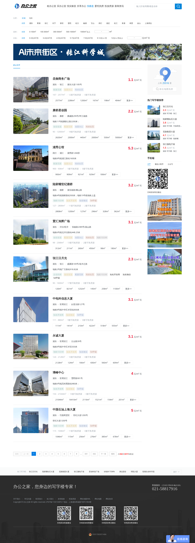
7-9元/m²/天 (88, 38)
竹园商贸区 (65, 415)
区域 (23, 18)
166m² (82, 362)
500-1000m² (71, 32)
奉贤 (131, 23)
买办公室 (61, 6)
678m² (116, 436)
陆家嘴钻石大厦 (48, 471)
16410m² (73, 399)
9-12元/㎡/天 (102, 38)
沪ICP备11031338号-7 (54, 502)
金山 (139, 23)
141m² (70, 325)
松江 (115, 23)
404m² (118, 100)
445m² (83, 137)
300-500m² (57, 32)
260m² (81, 248)
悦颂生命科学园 (148, 471)
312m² (58, 248)
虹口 (77, 23)
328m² (106, 211)
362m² (117, 211)
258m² (105, 288)
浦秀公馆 (58, 147)
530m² (107, 137)
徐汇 (46, 23)
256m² (82, 436)
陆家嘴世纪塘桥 (63, 184)
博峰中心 (58, 372)
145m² (93, 288)
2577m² (59, 100)
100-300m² (44, 32)
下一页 (103, 454)
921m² (81, 174)
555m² (115, 325)
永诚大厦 (58, 335)
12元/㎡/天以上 (117, 38)
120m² (58, 288)
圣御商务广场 (61, 79)
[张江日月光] (30, 281)
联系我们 (39, 499)
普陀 (69, 23)
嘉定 (108, 23)
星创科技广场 (94, 471)
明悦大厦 (134, 471)
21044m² (59, 399)
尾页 (113, 454)
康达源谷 (122, 471)
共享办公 (81, 6)
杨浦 (85, 23)
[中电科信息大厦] (30, 321)
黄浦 (38, 23)
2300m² (71, 137)
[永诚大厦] (30, 358)
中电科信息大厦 (63, 298)
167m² (96, 100)
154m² (110, 399)
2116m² (86, 399)
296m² (95, 211)
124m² (71, 362)
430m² (93, 362)
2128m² (59, 362)
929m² (92, 174)
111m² (58, 325)
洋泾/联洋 (64, 227)
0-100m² (32, 32)
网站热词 (109, 499)
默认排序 (16, 65)
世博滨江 (64, 304)
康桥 (62, 116)
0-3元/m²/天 (34, 38)
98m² (102, 248)
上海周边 (148, 23)
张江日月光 (60, 258)
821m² (70, 288)
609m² (116, 362)
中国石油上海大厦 (64, 409)
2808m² (59, 211)
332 (94, 454)
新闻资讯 (119, 6)
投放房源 (109, 6)
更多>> (129, 100)
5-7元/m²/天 (74, 38)
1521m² (98, 399)
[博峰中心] (30, 395)
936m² (103, 174)
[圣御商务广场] (30, 101)
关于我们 (16, 499)
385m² (105, 436)
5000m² (118, 137)
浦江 (62, 153)
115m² (71, 436)
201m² (122, 399)
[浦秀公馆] (30, 170)
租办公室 (51, 6)
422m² (92, 325)
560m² (105, 362)
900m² (58, 174)
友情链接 (61, 499)
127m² (83, 211)
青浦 (123, 23)
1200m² (83, 100)
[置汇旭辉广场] (30, 244)
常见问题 (27, 499)
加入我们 (50, 499)
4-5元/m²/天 (61, 38)
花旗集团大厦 (64, 471)
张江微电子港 (79, 471)
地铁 (31, 18)
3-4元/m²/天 (47, 38)
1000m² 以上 (85, 32)
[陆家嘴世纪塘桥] (30, 207)
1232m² (81, 288)
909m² (70, 174)
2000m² (95, 137)
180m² (114, 248)
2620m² (59, 137)
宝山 (92, 23)
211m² (70, 248)
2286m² (71, 100)
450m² (92, 248)
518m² (103, 325)
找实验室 (71, 6)
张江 (62, 84)
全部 (23, 23)
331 (86, 454)
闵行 (100, 23)
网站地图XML (85, 499)
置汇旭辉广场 (61, 221)
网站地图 (98, 499)
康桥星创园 (60, 110)
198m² (107, 100)
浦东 (31, 23)
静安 (62, 23)
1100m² (116, 288)
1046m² (59, 436)
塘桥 (62, 190)
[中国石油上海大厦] (30, 432)
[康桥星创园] (30, 133)
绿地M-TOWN (109, 471)
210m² (81, 325)
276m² (93, 436)
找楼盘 (90, 6)
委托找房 (99, 6)
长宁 (54, 23)
